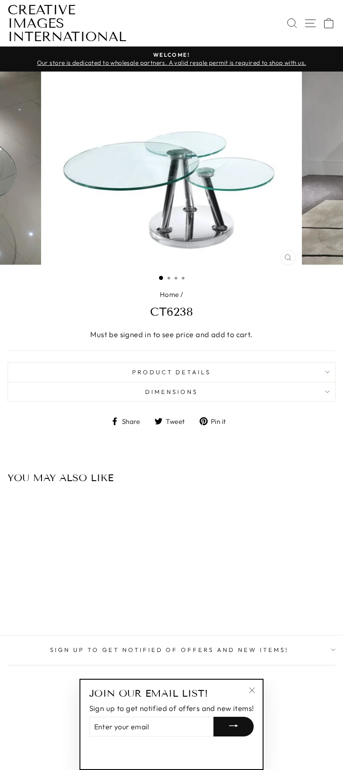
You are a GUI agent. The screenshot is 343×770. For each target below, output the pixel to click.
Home (169, 294)
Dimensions (171, 391)
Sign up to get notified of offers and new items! (169, 649)
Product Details (171, 372)
